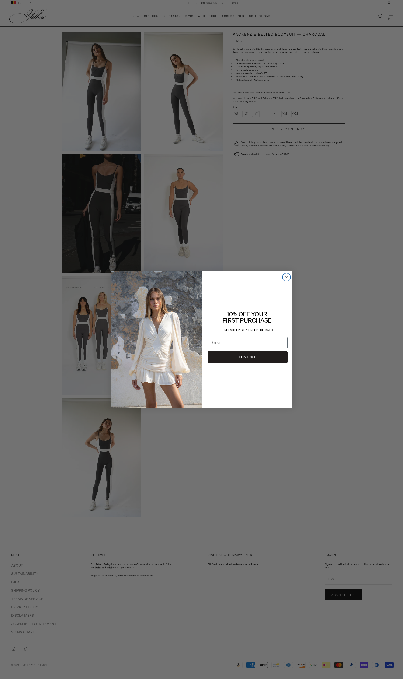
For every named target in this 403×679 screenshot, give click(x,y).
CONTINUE (247, 357)
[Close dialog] (286, 277)
